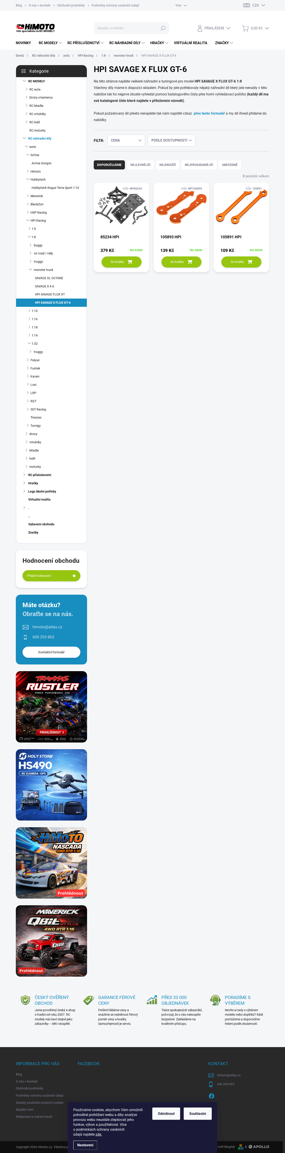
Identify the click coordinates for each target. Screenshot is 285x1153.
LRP (33, 393)
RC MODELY (36, 81)
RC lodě (34, 122)
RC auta (35, 89)
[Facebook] (211, 1095)
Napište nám (24, 1109)
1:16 (35, 319)
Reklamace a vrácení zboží (34, 1116)
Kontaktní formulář (51, 652)
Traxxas (36, 417)
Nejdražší (167, 165)
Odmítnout (166, 1114)
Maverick (37, 196)
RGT (34, 401)
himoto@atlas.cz (47, 627)
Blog (19, 5)
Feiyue (35, 360)
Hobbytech (38, 179)
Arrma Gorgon (41, 163)
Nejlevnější (140, 165)
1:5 (34, 229)
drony (33, 434)
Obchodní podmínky (71, 5)
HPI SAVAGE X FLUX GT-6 (53, 302)
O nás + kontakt (40, 5)
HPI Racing (38, 220)
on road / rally (43, 253)
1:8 (34, 237)
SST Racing (38, 409)
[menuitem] (25, 43)
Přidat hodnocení (39, 576)
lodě (32, 458)
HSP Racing (39, 212)
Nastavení (85, 1145)
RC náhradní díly (39, 138)
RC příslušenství (39, 475)
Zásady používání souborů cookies (39, 1102)
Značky (33, 532)
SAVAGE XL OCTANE (49, 278)
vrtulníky (35, 442)
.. (29, 516)
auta (32, 147)
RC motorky (37, 130)
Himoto (36, 171)
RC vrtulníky (37, 114)
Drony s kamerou (41, 97)
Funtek (35, 368)
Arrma (35, 155)
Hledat (163, 28)
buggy (38, 245)
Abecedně (230, 165)
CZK (255, 5)
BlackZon (37, 204)
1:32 (35, 343)
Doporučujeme (109, 165)
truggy (38, 261)
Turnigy (36, 425)
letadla (34, 450)
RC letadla (36, 105)
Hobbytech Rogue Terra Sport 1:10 (55, 188)
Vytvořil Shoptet (224, 1147)
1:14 (35, 335)
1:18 (35, 327)
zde (99, 1134)
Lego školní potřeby (42, 491)
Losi (33, 384)
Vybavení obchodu (41, 524)
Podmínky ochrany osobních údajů (115, 5)
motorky (35, 466)
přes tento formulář (209, 113)
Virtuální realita (39, 499)
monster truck (43, 270)
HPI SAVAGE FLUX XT (50, 294)
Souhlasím (197, 1114)
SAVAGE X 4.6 (44, 286)
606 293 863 (43, 637)
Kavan (35, 376)
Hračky (33, 483)
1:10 (35, 311)
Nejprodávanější (199, 165)
